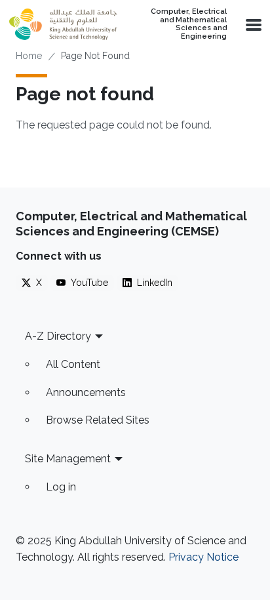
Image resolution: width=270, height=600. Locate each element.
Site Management (68, 458)
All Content (73, 364)
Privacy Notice (203, 557)
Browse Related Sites (97, 420)
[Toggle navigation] (252, 24)
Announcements (86, 392)
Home (29, 55)
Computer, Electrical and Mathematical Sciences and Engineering (189, 24)
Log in (61, 487)
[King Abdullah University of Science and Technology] (63, 24)
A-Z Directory (58, 336)
